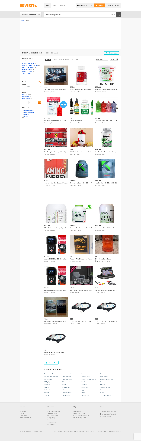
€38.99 (98, 87)
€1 (71, 257)
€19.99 (47, 181)
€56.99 (98, 181)
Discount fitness (67, 379)
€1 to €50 (25, 94)
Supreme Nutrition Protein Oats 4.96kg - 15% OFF (111, 89)
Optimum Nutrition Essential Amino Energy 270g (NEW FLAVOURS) (66, 183)
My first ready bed (67, 390)
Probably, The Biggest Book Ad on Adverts (83, 259)
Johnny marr (66, 387)
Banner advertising (78, 431)
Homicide (102, 384)
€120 (46, 87)
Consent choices (52, 422)
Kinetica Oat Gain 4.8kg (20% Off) (106, 183)
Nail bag (46, 392)
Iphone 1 (46, 387)
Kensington (84, 387)
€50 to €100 (25, 96)
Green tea (84, 384)
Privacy (87, 431)
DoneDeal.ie (23, 415)
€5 (96, 257)
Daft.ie (22, 413)
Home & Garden (27, 69)
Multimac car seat (105, 387)
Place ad (100, 5)
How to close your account (81, 415)
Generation (47, 384)
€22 (71, 149)
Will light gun (47, 382)
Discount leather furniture (88, 379)
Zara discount (85, 374)
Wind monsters (66, 382)
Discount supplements (50, 374)
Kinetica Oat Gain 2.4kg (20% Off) (81, 183)
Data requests (51, 424)
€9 (71, 118)
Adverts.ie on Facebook (109, 414)
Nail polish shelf (67, 392)
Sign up (110, 5)
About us (111, 431)
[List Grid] (113, 59)
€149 (46, 257)
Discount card (66, 376)
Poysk (83, 392)
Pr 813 (102, 392)
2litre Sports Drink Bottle (103, 259)
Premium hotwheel (105, 395)
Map (40, 82)
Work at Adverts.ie (25, 417)
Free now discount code (51, 376)
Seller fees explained (79, 417)
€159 (72, 288)
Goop (64, 384)
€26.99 (72, 87)
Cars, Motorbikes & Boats (30, 65)
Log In (117, 5)
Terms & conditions (52, 415)
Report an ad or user (79, 413)
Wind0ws (83, 382)
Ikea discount (48, 379)
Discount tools (104, 376)
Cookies (93, 431)
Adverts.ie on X (106, 417)
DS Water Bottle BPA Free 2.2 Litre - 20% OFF (110, 120)
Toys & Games (26, 73)
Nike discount (66, 374)
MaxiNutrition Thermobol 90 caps (106, 152)
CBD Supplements (76, 120)
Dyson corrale (104, 382)
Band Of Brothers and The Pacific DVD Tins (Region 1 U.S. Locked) (66, 321)
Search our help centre (53, 411)
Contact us (118, 431)
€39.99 (47, 118)
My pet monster (85, 390)
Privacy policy (51, 417)
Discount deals (85, 376)
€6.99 (97, 118)
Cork (108, 261)
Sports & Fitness (27, 71)
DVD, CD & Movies (28, 67)
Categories (104, 431)
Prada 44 (46, 395)
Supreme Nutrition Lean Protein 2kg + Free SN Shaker (87, 228)
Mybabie (102, 390)
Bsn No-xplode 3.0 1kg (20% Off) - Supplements (60, 152)
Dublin (53, 92)
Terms (98, 431)
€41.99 (47, 149)
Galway (54, 323)
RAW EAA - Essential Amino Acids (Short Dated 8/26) (87, 152)
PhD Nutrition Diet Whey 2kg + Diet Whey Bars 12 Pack (62, 228)
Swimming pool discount (107, 379)
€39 (96, 288)
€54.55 (98, 225)
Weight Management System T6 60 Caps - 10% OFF (87, 89)
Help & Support (58, 431)
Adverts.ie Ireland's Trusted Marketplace (31, 5)
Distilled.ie (23, 411)
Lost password (77, 411)
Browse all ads (67, 431)
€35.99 (72, 181)
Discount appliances (106, 374)
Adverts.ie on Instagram (109, 411)
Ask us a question (52, 413)
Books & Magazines (28, 63)
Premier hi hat (85, 395)
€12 (45, 319)
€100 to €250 (26, 98)
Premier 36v (66, 395)
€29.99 (98, 149)
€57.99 (47, 225)
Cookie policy (51, 420)
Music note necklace (50, 390)
